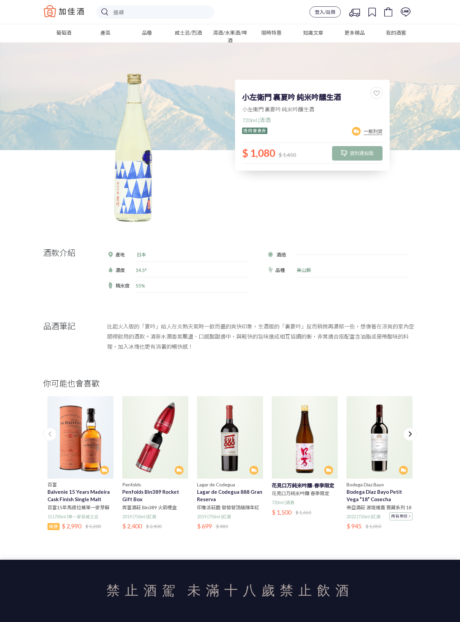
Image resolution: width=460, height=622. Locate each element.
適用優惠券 (254, 130)
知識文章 (313, 33)
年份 (399, 516)
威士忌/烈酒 (188, 33)
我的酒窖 (396, 33)
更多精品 (354, 33)
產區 (105, 33)
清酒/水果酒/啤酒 (230, 36)
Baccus (64, 11)
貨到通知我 (361, 153)
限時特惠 (271, 33)
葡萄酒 (63, 33)
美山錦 (304, 270)
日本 (141, 254)
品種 (147, 33)
